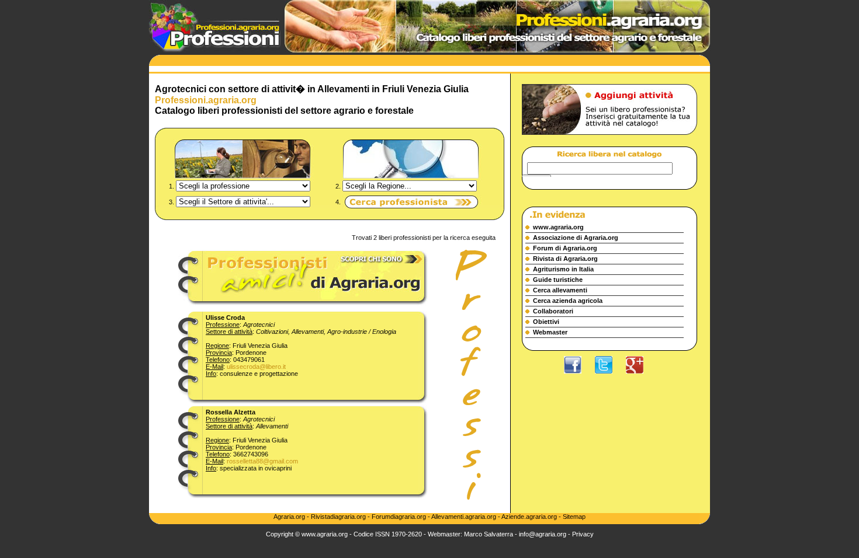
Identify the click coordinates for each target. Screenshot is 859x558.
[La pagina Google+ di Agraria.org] (640, 376)
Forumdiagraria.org (399, 516)
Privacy (583, 534)
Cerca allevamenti (560, 290)
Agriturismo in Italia (563, 269)
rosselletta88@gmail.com (262, 461)
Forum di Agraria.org (565, 248)
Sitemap (574, 516)
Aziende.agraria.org (529, 516)
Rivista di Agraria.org (565, 258)
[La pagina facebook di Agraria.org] (578, 376)
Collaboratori (553, 311)
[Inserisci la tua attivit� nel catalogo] (609, 144)
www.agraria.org (558, 227)
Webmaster (550, 332)
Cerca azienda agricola (567, 300)
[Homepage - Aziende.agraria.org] (214, 50)
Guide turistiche (558, 279)
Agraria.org (290, 516)
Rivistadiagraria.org (339, 516)
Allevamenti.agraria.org (463, 516)
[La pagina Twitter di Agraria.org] (609, 376)
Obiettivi (546, 321)
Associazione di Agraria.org (575, 237)
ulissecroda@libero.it (256, 366)
